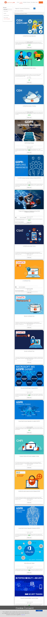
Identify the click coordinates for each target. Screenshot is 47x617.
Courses (21, 2)
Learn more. (23, 614)
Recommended (6, 15)
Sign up (41, 2)
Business (28, 2)
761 (22, 10)
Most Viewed (6, 11)
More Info (29, 257)
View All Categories (7, 18)
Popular (5, 13)
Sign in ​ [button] (37, 2)
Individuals (25, 2)
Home (18, 2)
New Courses (6, 17)
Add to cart (29, 47)
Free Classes (33, 2)
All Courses (5, 9)
